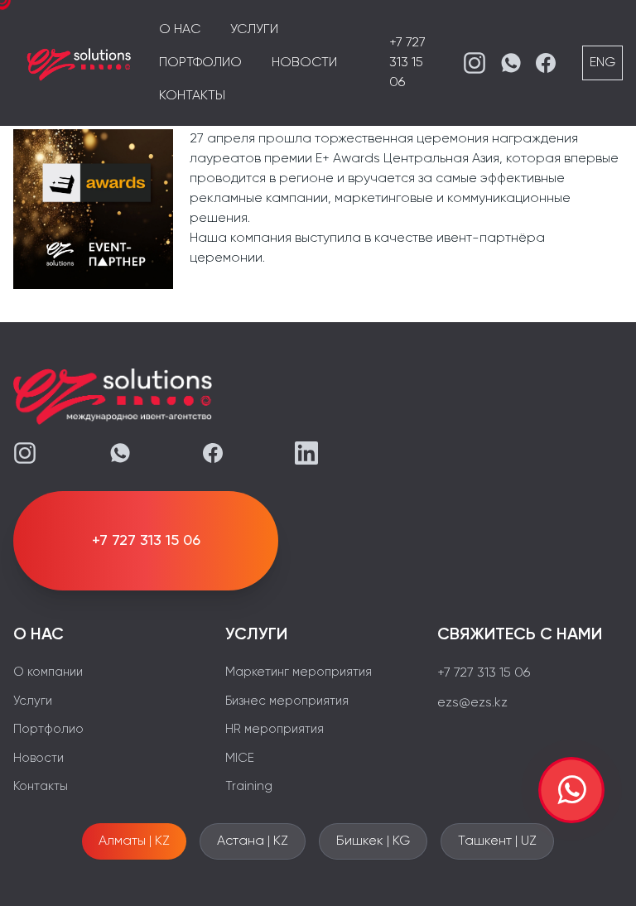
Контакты (192, 96)
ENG (602, 63)
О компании (48, 672)
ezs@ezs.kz (472, 703)
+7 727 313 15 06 (407, 62)
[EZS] (79, 62)
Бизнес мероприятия (287, 701)
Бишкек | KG (373, 841)
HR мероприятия (274, 729)
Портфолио (200, 63)
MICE (239, 758)
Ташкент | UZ (497, 841)
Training (248, 786)
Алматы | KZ (134, 841)
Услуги (254, 29)
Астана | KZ (252, 841)
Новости (304, 63)
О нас (179, 29)
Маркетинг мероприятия (298, 672)
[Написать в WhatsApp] (571, 790)
